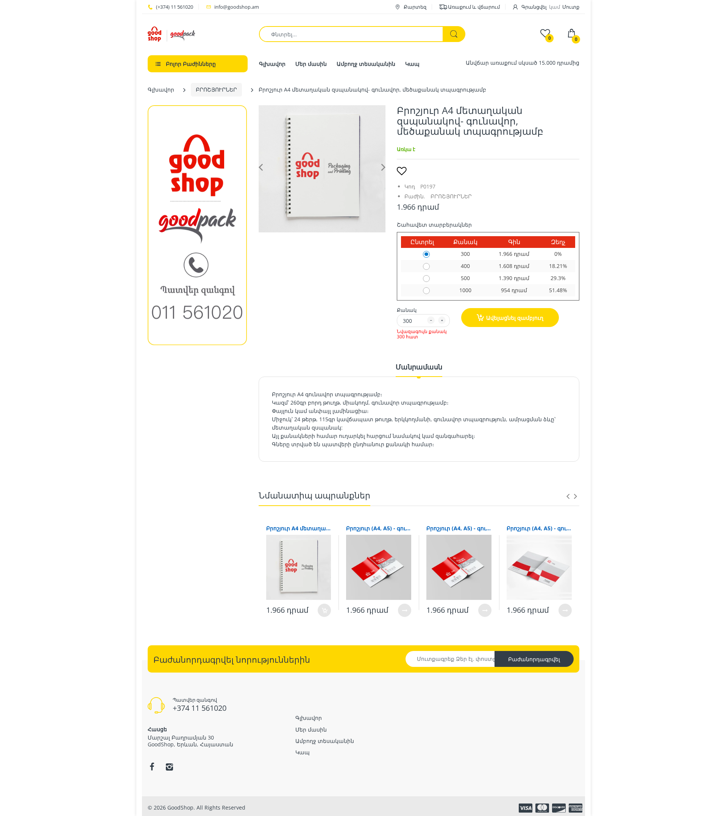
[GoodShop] (171, 33)
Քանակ (407, 310)
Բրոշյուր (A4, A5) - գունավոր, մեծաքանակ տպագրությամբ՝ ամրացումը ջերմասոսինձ (378, 528)
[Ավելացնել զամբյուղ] (324, 610)
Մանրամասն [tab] (419, 366)
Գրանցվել (534, 6)
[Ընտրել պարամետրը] (404, 610)
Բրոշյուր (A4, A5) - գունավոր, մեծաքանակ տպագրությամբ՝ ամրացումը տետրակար (539, 528)
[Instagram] (169, 767)
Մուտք (570, 6)
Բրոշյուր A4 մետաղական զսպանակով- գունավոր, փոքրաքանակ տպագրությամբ (298, 528)
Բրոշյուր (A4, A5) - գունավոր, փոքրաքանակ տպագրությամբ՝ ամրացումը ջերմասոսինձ (458, 528)
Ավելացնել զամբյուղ (514, 317)
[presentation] (568, 496)
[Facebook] (152, 767)
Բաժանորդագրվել (534, 659)
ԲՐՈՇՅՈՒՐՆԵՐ (216, 89)
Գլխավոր (161, 89)
